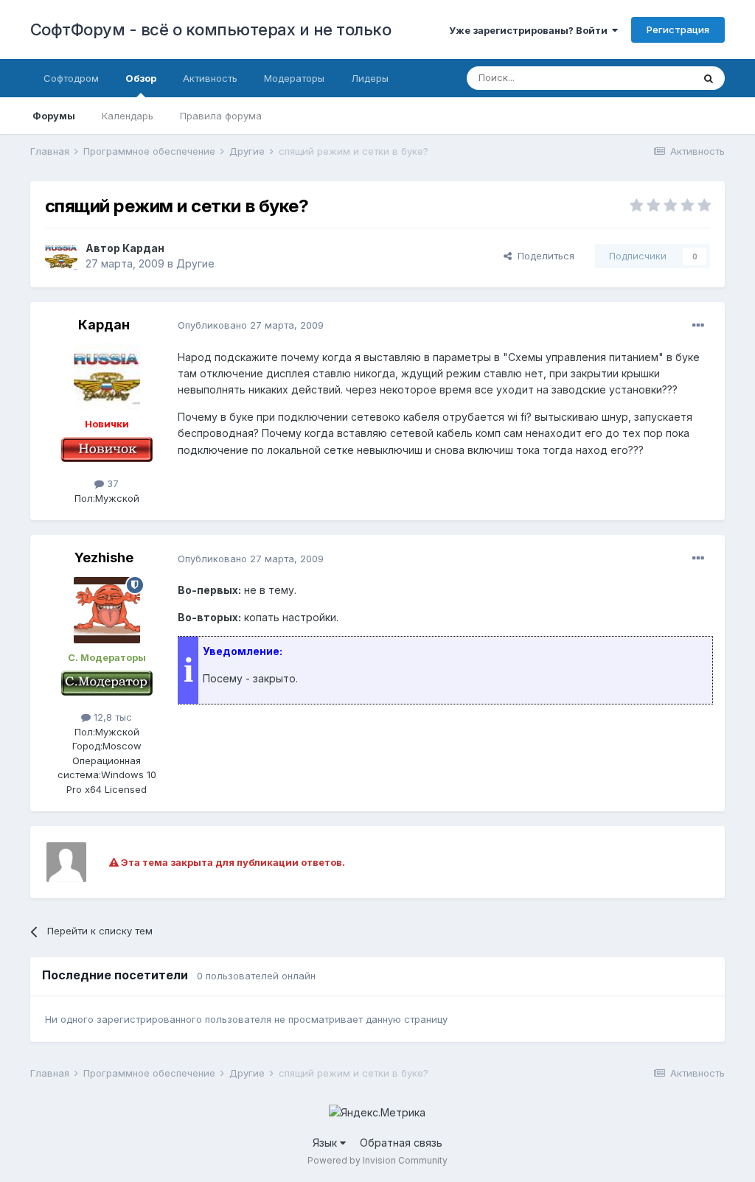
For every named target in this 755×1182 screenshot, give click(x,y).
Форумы (53, 116)
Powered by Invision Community (377, 1160)
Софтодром (71, 78)
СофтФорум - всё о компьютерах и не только (211, 29)
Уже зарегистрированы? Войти (530, 30)
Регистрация (678, 29)
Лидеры (370, 78)
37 (111, 483)
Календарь (127, 116)
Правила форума (221, 116)
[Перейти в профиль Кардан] (61, 256)
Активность (210, 78)
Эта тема (652, 77)
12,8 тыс (111, 717)
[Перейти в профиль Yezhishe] (107, 610)
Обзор (140, 78)
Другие (195, 263)
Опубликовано (251, 325)
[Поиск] (708, 78)
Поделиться (543, 256)
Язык (326, 1142)
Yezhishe (103, 557)
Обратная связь (401, 1142)
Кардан (143, 248)
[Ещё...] (698, 326)
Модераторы (294, 78)
